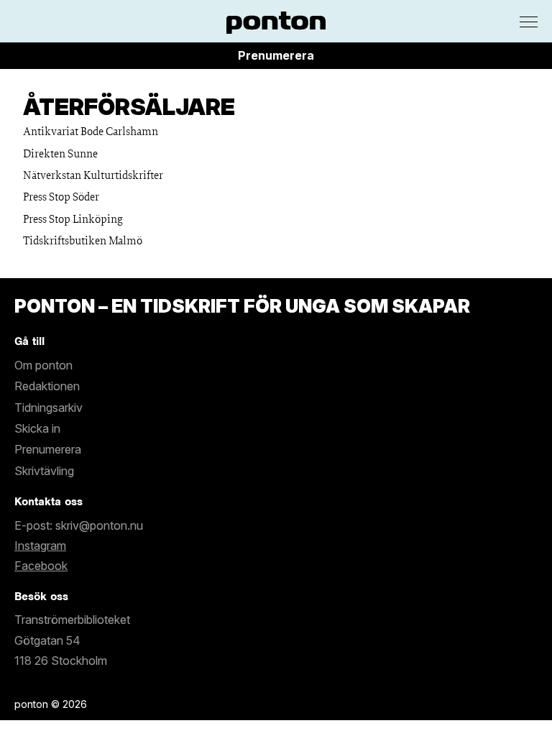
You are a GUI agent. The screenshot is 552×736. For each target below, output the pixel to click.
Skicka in (37, 428)
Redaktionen (47, 386)
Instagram (40, 545)
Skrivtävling (44, 471)
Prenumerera (276, 55)
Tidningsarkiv (48, 407)
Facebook (41, 565)
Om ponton (43, 365)
